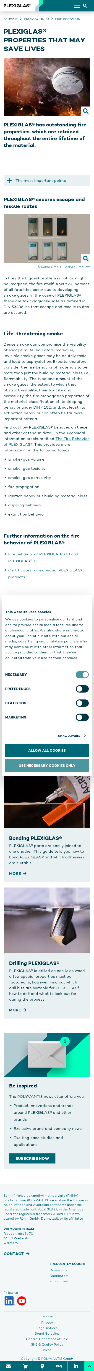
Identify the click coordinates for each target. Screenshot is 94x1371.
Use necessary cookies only (47, 765)
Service (11, 19)
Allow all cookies (47, 750)
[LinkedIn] (10, 1300)
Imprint (47, 1317)
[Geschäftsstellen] (42, 1366)
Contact (14, 1253)
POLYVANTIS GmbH (57, 1359)
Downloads (58, 1270)
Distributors (59, 1276)
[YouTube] (21, 1300)
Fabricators (59, 1281)
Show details (69, 736)
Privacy (47, 1322)
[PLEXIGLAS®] (17, 5)
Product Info (36, 19)
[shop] (25, 1366)
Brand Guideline (47, 1333)
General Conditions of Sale (47, 1339)
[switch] (82, 689)
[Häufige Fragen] (59, 1366)
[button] (47, 180)
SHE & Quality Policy (47, 1344)
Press (47, 1350)
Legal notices (47, 1328)
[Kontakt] (8, 1366)
